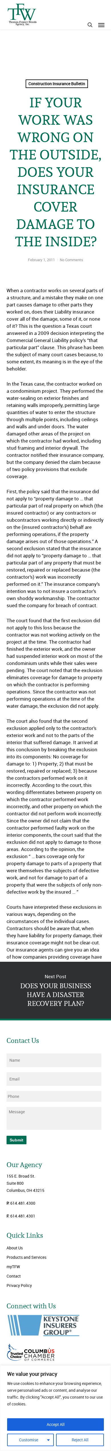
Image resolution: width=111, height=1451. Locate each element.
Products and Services (26, 1257)
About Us (15, 1248)
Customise (28, 1439)
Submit (16, 1140)
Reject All (80, 1439)
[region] (55, 1408)
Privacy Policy (19, 1285)
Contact (14, 1276)
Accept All (56, 1424)
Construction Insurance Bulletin (56, 83)
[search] (90, 24)
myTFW (13, 1266)
